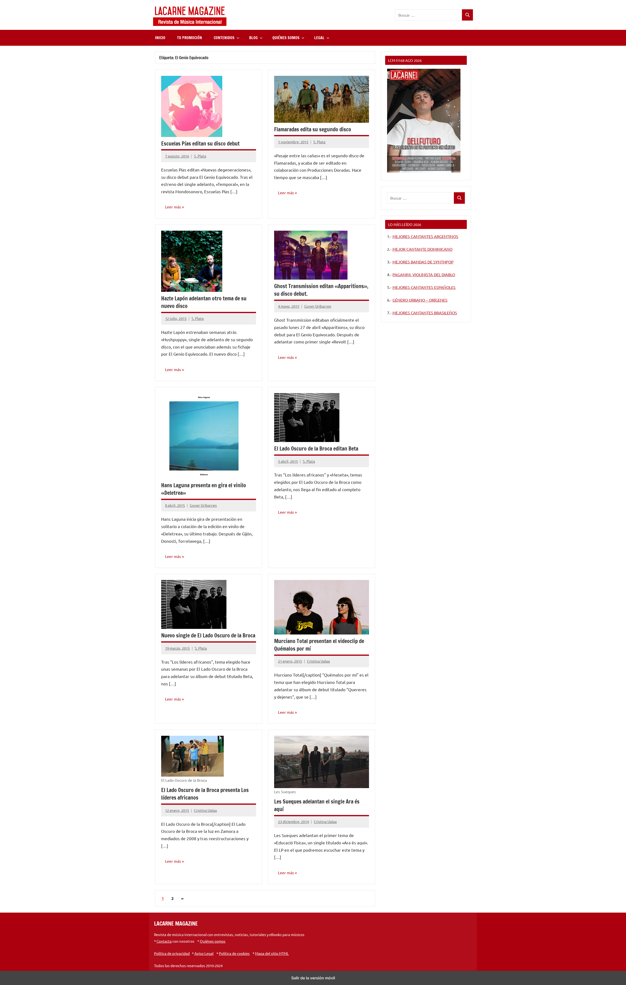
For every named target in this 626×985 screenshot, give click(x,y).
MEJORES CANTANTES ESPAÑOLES (424, 287)
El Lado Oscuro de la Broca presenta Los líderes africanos (205, 793)
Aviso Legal (203, 953)
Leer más (173, 206)
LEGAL (319, 37)
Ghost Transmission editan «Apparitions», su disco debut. (321, 289)
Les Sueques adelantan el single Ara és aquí (316, 805)
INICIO (160, 37)
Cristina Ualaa (318, 661)
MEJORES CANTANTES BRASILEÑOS (424, 312)
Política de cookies (234, 953)
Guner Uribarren (317, 306)
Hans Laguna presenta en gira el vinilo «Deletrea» (203, 489)
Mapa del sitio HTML (272, 953)
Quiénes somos (212, 941)
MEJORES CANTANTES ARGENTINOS (425, 236)
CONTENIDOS (224, 37)
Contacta (164, 941)
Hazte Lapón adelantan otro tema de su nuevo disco (203, 302)
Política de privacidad (172, 953)
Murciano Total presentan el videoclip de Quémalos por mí (319, 644)
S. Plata (200, 156)
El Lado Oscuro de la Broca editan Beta (316, 448)
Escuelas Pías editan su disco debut (200, 143)
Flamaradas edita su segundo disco (312, 129)
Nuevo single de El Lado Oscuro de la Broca (208, 635)
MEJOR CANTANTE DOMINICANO (422, 249)
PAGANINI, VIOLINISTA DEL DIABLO (423, 274)
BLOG (253, 37)
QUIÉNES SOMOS (286, 37)
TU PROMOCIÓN (189, 37)
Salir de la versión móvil (313, 977)
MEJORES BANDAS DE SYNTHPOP (423, 261)
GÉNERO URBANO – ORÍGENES (419, 299)
